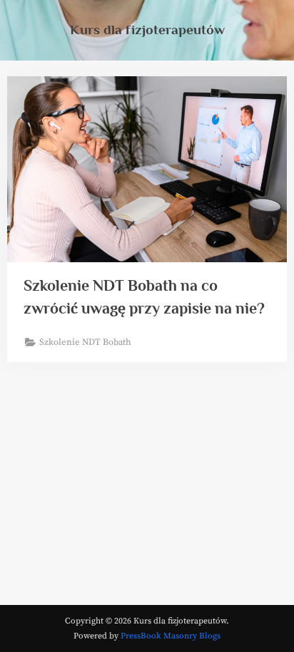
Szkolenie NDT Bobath (85, 342)
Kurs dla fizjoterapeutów (147, 29)
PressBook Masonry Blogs (170, 636)
